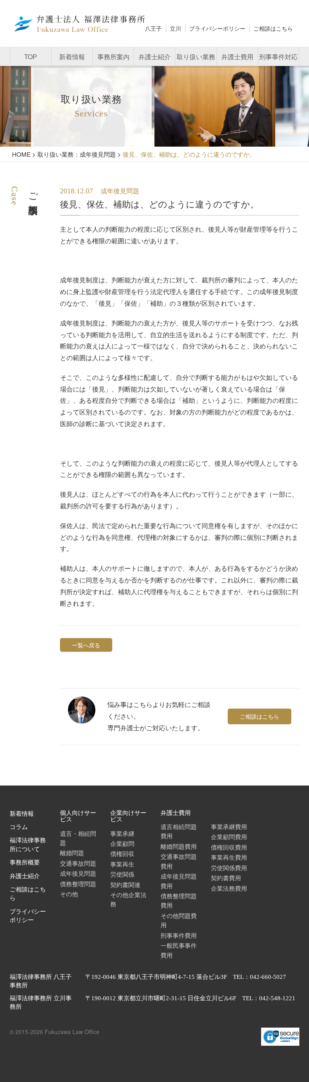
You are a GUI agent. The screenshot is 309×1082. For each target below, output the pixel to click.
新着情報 (72, 56)
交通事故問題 (78, 863)
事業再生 (122, 864)
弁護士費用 (237, 56)
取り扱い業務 (196, 56)
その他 (69, 893)
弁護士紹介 (154, 56)
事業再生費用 (229, 857)
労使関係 (122, 874)
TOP (30, 56)
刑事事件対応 (278, 56)
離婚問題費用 (179, 846)
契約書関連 (125, 884)
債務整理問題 (78, 883)
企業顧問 (122, 843)
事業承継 (122, 833)
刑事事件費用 (179, 935)
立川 (175, 28)
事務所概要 (25, 862)
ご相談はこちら (273, 28)
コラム (19, 827)
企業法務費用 (229, 888)
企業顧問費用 (229, 836)
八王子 (153, 28)
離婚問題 (72, 852)
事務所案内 (113, 56)
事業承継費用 (229, 826)
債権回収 (122, 853)
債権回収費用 (229, 847)
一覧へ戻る (86, 645)
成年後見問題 (78, 873)
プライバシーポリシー (217, 28)
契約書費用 (226, 877)
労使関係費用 (229, 867)
